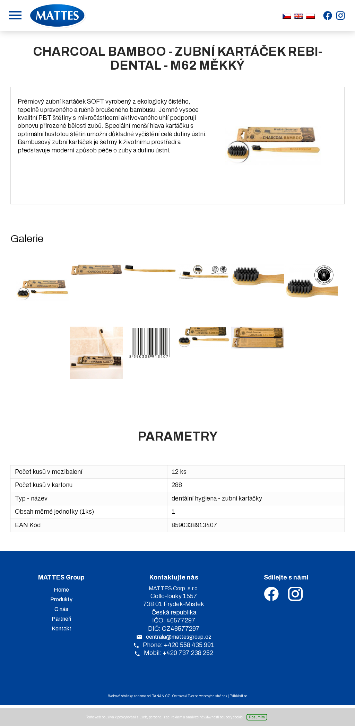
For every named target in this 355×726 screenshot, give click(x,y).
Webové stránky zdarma (127, 696)
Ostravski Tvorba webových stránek (199, 696)
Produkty (61, 599)
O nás (61, 609)
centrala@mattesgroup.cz (178, 637)
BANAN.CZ (160, 696)
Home (61, 590)
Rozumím (257, 717)
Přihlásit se (238, 696)
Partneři (61, 619)
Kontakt (61, 628)
